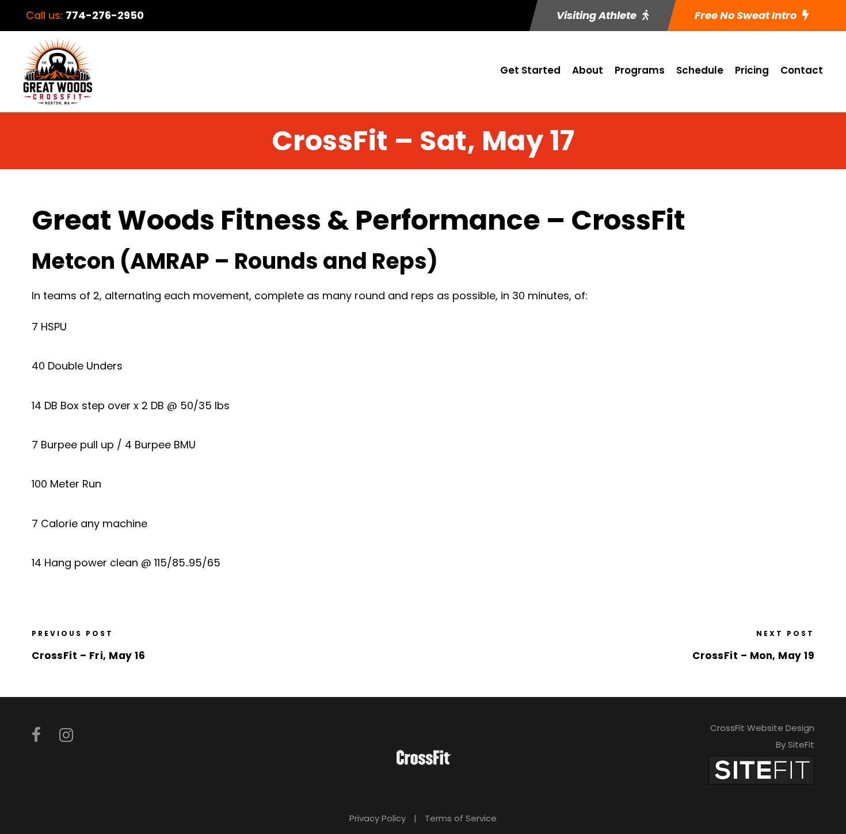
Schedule (699, 70)
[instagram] (66, 735)
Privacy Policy (377, 818)
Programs (640, 70)
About (587, 70)
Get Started (530, 70)
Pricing (752, 70)
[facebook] (36, 735)
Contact (801, 70)
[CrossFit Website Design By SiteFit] (761, 770)
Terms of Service (461, 818)
